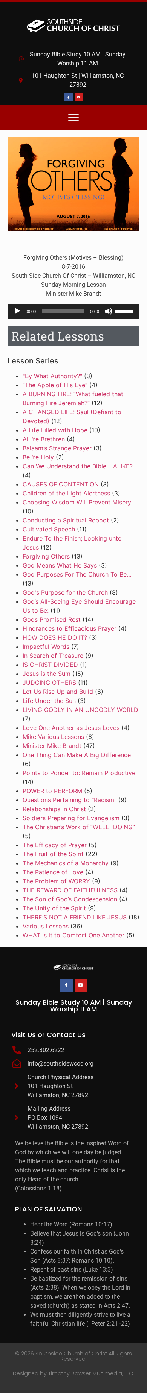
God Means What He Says (60, 565)
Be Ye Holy (38, 457)
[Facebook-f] (68, 97)
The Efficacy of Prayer (55, 845)
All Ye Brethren (44, 439)
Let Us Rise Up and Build (58, 691)
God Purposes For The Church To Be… (77, 574)
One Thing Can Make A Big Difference (77, 755)
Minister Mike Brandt (52, 745)
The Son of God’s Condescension (70, 899)
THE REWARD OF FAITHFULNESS (70, 890)
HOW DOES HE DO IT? (55, 637)
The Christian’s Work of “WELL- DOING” (79, 827)
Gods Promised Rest (52, 619)
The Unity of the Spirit (54, 908)
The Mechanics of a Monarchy (66, 863)
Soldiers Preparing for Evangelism (71, 818)
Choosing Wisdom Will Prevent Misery (77, 502)
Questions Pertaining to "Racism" (69, 800)
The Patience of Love (53, 872)
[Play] (17, 311)
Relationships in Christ (54, 809)
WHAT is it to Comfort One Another (73, 935)
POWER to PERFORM (52, 791)
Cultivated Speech (49, 529)
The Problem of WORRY (56, 881)
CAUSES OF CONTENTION (61, 484)
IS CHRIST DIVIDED (50, 664)
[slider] (125, 310)
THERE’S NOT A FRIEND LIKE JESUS (75, 917)
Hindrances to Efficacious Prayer (69, 628)
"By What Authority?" (52, 376)
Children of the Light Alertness (66, 493)
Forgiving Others (46, 556)
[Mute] (108, 311)
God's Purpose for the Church (65, 592)
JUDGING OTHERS (49, 682)
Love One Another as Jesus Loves (71, 727)
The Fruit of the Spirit (53, 854)
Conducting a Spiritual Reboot (66, 520)
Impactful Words (46, 646)
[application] (73, 311)
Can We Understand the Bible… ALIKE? (78, 466)
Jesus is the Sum (46, 673)
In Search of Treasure (53, 655)
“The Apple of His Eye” (55, 385)
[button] (73, 117)
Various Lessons (46, 926)
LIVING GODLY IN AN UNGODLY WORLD (80, 709)
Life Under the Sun (49, 700)
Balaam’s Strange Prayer (57, 448)
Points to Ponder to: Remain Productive (79, 773)
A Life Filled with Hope (55, 430)
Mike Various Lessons (53, 736)
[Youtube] (79, 97)
